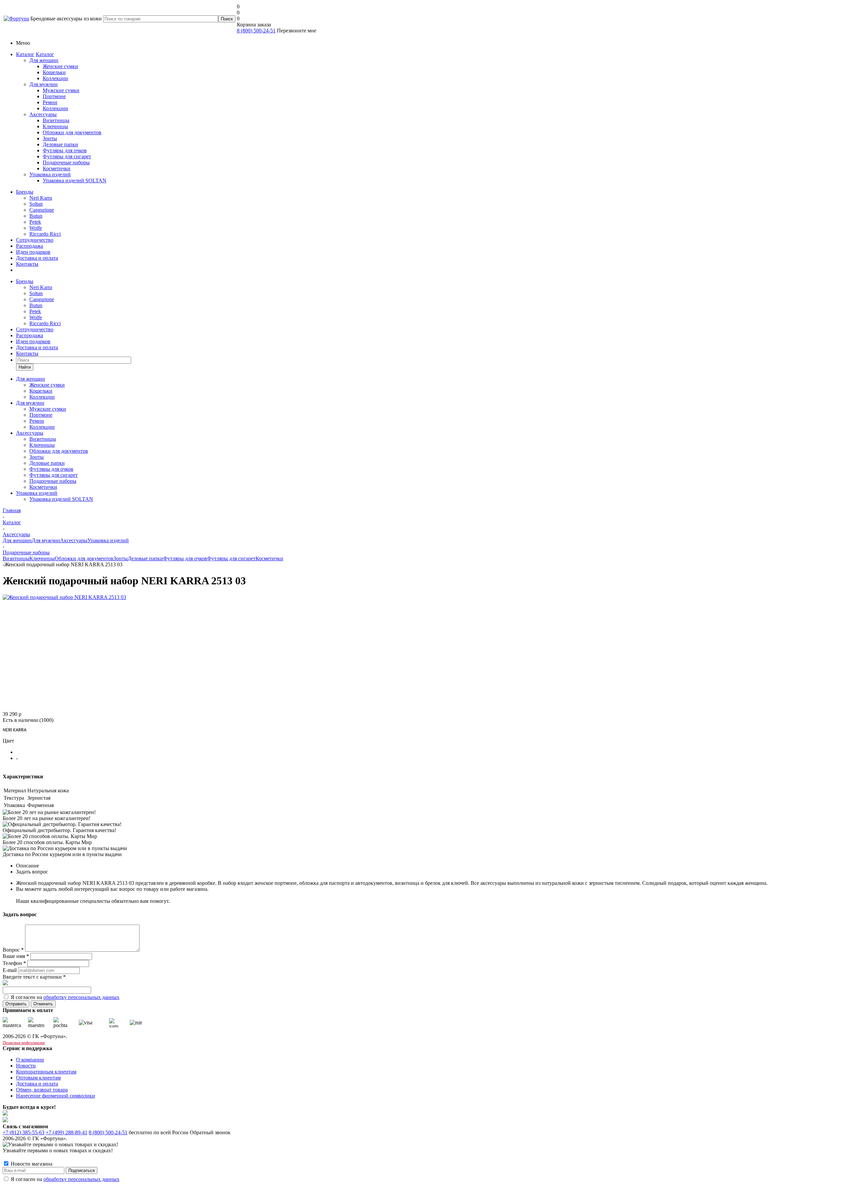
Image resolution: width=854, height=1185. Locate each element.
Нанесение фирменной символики (55, 1096)
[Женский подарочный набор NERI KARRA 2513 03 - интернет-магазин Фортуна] (64, 597)
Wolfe (35, 228)
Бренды (24, 192)
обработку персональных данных (81, 997)
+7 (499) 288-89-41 (66, 1132)
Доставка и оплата (37, 258)
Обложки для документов (84, 558)
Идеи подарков (33, 252)
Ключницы (42, 558)
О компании (30, 1059)
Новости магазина (30, 1164)
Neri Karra (40, 198)
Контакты (27, 264)
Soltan (36, 204)
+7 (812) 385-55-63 (23, 1132)
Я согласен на (65, 997)
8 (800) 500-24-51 (256, 30)
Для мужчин (43, 84)
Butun (35, 216)
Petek (35, 222)
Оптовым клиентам (38, 1077)
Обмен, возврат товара (42, 1090)
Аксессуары (43, 114)
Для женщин (43, 60)
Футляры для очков (185, 558)
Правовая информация (24, 1042)
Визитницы (16, 558)
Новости (26, 1065)
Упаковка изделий (50, 174)
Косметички (269, 558)
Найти (25, 367)
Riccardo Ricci (45, 234)
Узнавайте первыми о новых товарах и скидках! (58, 1150)
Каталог (25, 54)
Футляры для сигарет (231, 558)
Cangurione (41, 210)
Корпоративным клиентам (46, 1071)
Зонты (120, 558)
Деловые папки (145, 558)
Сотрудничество (34, 240)
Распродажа (29, 246)
